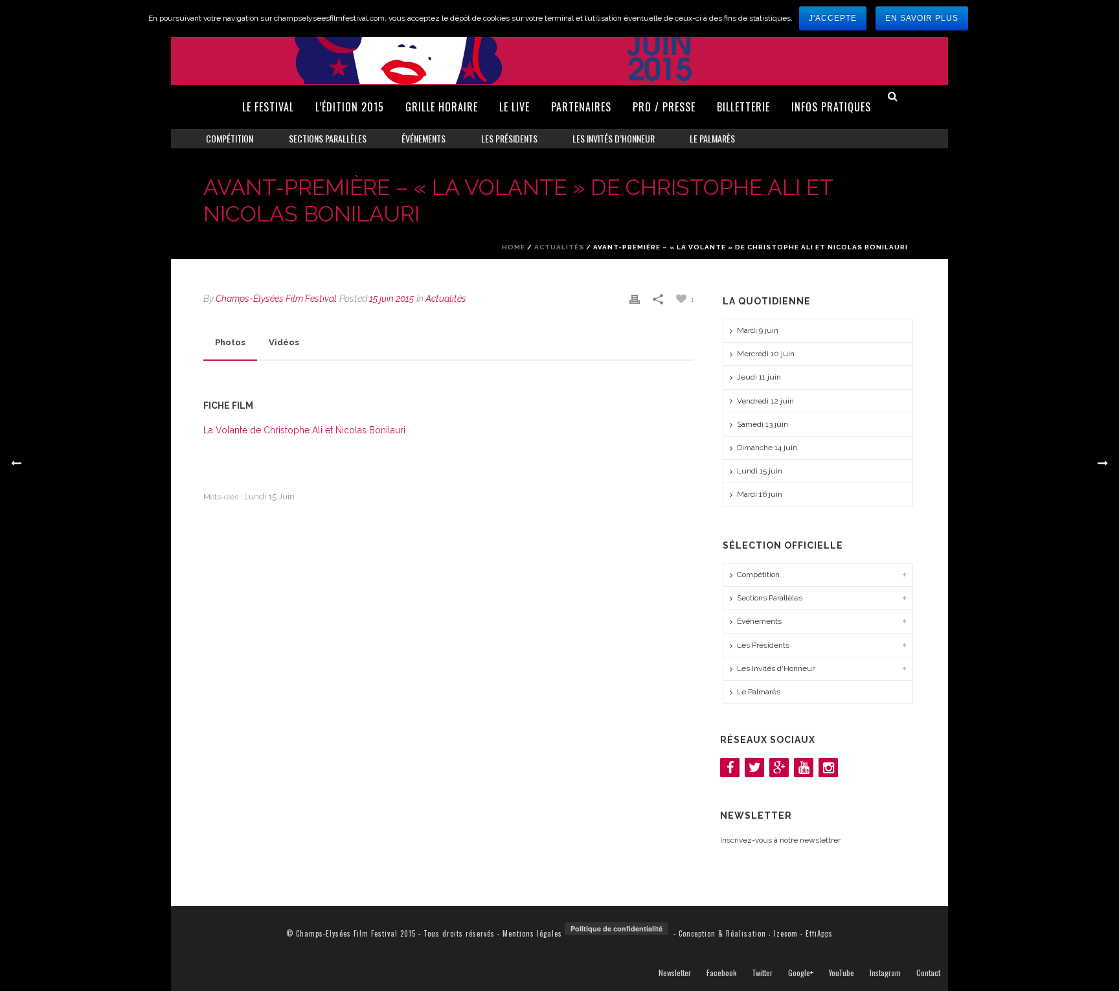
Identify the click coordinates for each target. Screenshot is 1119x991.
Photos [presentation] (230, 342)
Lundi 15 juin (269, 496)
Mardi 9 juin (757, 330)
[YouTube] (803, 767)
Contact (928, 973)
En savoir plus (921, 18)
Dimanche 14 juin (767, 447)
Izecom (786, 933)
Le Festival (268, 107)
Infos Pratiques (831, 107)
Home (513, 247)
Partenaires (581, 107)
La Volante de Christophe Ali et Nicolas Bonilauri (304, 430)
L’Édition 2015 (349, 107)
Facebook (721, 973)
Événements (423, 138)
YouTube (841, 973)
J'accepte (833, 18)
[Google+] (779, 767)
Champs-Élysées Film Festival (276, 298)
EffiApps (819, 933)
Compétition (229, 138)
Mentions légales (532, 933)
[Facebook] (730, 767)
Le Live (514, 107)
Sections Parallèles (328, 138)
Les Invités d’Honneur (613, 138)
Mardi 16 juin (759, 494)
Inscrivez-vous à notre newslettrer (780, 840)
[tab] (230, 342)
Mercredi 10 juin (766, 353)
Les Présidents (509, 138)
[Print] (634, 298)
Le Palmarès (712, 138)
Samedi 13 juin (762, 424)
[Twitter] (754, 767)
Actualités (559, 247)
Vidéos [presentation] (284, 342)
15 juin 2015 (391, 298)
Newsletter (675, 973)
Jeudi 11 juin (759, 377)
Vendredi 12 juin (765, 400)
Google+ (800, 973)
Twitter (762, 973)
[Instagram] (828, 767)
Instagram (885, 973)
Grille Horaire (441, 107)
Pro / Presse (664, 107)
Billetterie (743, 107)
